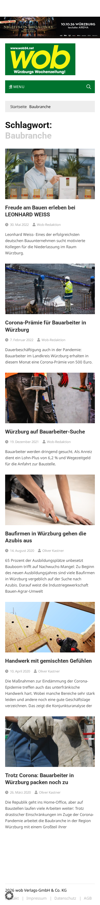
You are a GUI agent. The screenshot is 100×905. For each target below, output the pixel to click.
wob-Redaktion (49, 224)
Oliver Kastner (53, 550)
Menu (18, 86)
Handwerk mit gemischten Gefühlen (48, 661)
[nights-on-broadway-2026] (50, 27)
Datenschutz (65, 898)
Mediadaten (14, 4)
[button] (88, 86)
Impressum (81, 4)
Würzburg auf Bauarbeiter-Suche (45, 432)
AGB (88, 898)
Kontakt (63, 4)
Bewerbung (14, 11)
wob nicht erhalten (40, 4)
